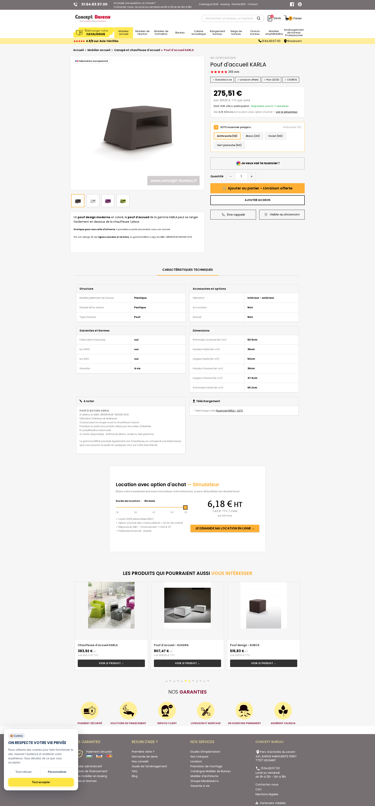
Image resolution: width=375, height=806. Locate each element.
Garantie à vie (200, 786)
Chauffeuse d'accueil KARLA (98, 645)
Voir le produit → (111, 663)
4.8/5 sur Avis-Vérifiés (102, 41)
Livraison (196, 761)
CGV (258, 789)
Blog (135, 776)
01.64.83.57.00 (271, 41)
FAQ (134, 771)
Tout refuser (23, 771)
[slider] (185, 507)
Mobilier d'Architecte (204, 776)
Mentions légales (266, 794)
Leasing (225, 4)
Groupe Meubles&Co (204, 781)
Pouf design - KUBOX (245, 645)
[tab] (187, 270)
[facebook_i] (292, 4)
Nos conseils (140, 761)
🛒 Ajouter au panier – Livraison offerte (257, 188)
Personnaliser (57, 771)
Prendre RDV (239, 4)
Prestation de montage (206, 766)
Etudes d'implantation (205, 752)
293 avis (233, 72)
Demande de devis (145, 756)
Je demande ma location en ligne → (225, 528)
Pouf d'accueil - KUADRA (171, 645)
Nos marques (199, 756)
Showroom (294, 41)
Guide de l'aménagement (149, 766)
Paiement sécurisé (99, 752)
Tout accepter (41, 782)
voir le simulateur (286, 112)
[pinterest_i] (300, 4)
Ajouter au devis (258, 200)
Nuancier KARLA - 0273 (229, 410)
